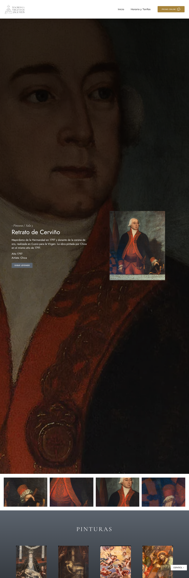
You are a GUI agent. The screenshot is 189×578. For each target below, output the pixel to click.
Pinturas (18, 225)
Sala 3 (29, 225)
